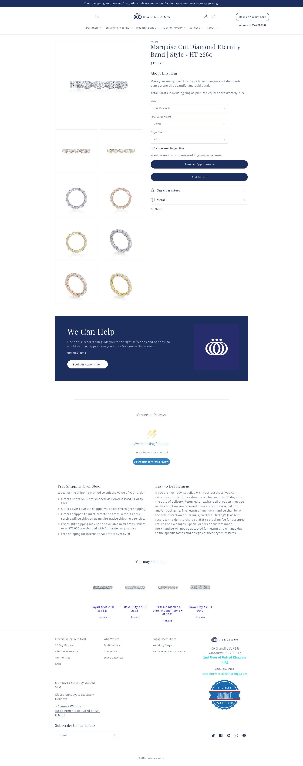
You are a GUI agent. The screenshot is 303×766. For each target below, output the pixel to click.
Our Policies (62, 657)
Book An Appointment (88, 364)
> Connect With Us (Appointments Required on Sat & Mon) (77, 710)
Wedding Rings (162, 645)
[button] (97, 16)
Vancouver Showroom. (138, 346)
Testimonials (112, 645)
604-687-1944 (224, 669)
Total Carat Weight (161, 116)
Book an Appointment (252, 16)
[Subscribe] (114, 735)
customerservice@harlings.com (224, 674)
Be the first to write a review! (151, 461)
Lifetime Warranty (66, 651)
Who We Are (111, 639)
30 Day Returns (64, 645)
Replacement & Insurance (169, 651)
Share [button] (158, 209)
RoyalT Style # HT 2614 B (103, 608)
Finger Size (156, 132)
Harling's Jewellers (155, 758)
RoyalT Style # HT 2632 (135, 608)
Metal (154, 101)
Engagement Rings (164, 639)
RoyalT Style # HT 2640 (200, 608)
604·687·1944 (259, 25)
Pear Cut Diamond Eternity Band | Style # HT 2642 (168, 610)
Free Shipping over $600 (70, 639)
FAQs (58, 663)
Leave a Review (113, 657)
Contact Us (111, 651)
